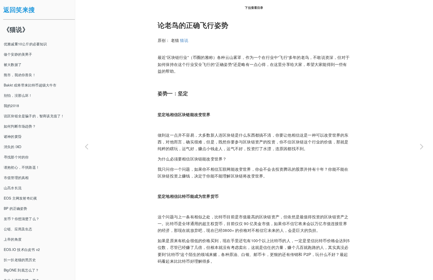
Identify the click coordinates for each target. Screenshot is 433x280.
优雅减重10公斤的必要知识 (25, 43)
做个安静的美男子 (18, 54)
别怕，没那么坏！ (18, 95)
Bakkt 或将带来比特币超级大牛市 (30, 84)
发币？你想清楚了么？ (21, 218)
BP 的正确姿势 (15, 208)
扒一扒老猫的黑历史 (20, 259)
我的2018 (11, 105)
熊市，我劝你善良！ (20, 74)
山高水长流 (13, 187)
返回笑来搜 (19, 9)
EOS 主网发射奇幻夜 (20, 198)
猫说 (184, 40)
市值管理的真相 (16, 177)
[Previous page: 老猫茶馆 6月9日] (86, 146)
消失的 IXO (12, 146)
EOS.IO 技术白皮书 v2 (22, 249)
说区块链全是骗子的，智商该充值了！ (34, 115)
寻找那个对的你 (16, 156)
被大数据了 (13, 64)
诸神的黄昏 (13, 136)
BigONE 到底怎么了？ (21, 269)
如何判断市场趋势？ (20, 126)
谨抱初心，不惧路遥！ (21, 167)
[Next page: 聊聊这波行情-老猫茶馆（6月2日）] (421, 146)
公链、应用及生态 (18, 228)
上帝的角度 (13, 239)
